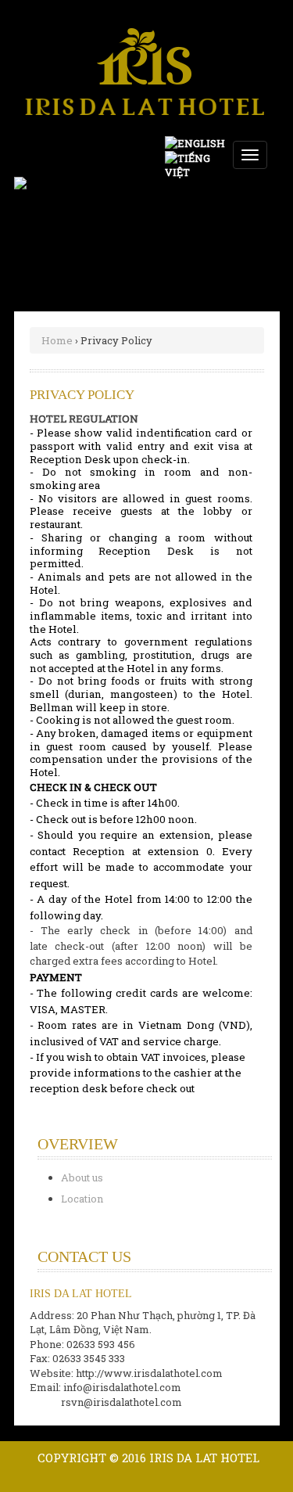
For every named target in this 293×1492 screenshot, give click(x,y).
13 (232, 193)
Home (57, 340)
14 (250, 193)
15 (26, 209)
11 (198, 193)
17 (61, 209)
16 (43, 209)
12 (215, 193)
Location (82, 1199)
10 (181, 193)
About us (82, 1177)
